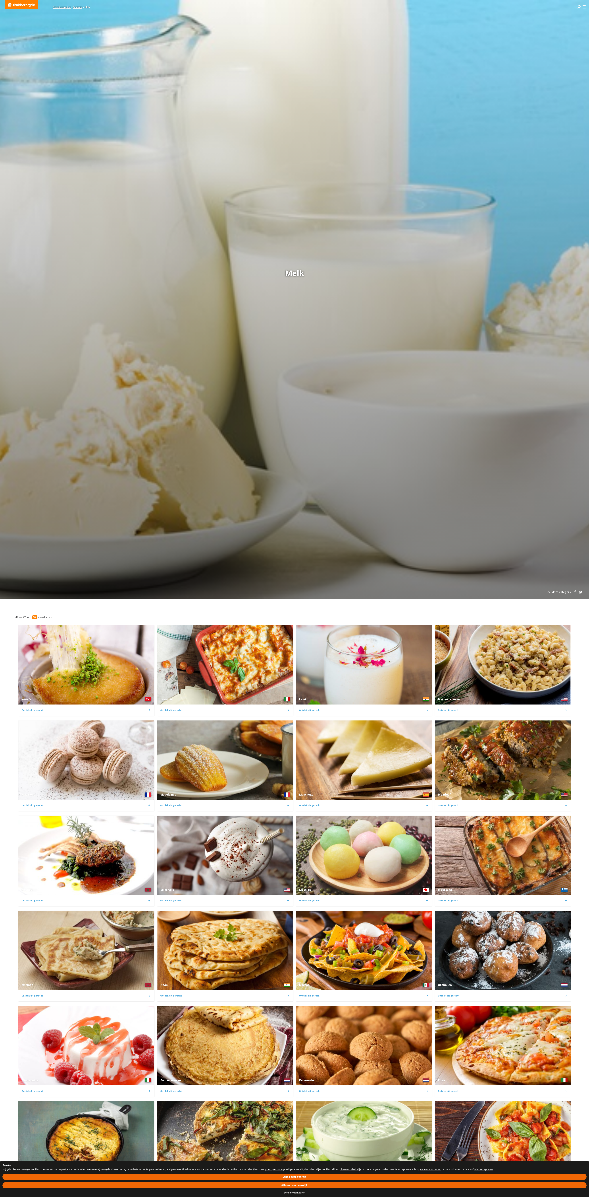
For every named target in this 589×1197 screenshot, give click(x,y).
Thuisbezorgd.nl (62, 7)
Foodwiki (77, 7)
